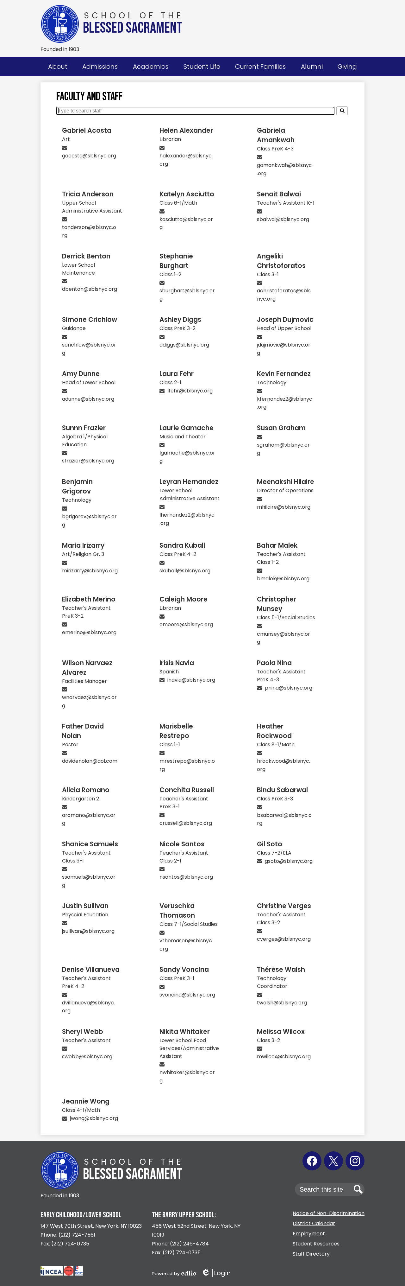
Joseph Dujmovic (285, 319)
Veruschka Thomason (177, 910)
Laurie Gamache (186, 427)
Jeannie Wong (85, 1101)
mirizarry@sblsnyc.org (90, 570)
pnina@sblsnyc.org (288, 687)
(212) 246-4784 (189, 1243)
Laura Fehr (176, 373)
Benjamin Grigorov (77, 486)
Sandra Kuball (182, 545)
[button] (58, 66)
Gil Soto (269, 844)
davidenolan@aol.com (89, 761)
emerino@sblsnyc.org (89, 632)
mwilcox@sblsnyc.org (284, 1056)
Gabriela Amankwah (276, 135)
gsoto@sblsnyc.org (289, 861)
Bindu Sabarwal (282, 790)
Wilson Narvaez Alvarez (87, 668)
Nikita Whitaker (184, 1031)
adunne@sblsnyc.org (88, 399)
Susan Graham (281, 427)
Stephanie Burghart (176, 261)
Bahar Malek (277, 545)
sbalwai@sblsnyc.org (283, 219)
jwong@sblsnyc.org (94, 1118)
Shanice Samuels (90, 844)
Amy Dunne (81, 373)
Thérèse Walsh (281, 969)
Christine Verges (284, 905)
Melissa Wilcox (281, 1031)
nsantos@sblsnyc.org (186, 877)
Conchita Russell (186, 790)
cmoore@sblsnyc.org (186, 624)
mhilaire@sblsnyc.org (283, 507)
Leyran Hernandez (188, 481)
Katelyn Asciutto (186, 194)
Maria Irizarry (83, 545)
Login (216, 1273)
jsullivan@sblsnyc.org (88, 931)
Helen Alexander (186, 130)
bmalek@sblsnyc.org (283, 578)
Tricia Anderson (88, 194)
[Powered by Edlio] (174, 1273)
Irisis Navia (176, 663)
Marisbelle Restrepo (176, 731)
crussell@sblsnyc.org (185, 823)
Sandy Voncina (184, 969)
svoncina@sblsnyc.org (187, 994)
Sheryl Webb (82, 1031)
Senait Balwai (279, 194)
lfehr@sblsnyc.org (190, 390)
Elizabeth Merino (88, 599)
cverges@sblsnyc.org (284, 939)
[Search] (342, 110)
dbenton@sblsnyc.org (89, 289)
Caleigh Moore (183, 599)
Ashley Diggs (180, 319)
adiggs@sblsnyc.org (184, 344)
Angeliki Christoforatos (281, 261)
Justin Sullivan (85, 905)
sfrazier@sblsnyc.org (88, 460)
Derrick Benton (86, 256)
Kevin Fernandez (284, 373)
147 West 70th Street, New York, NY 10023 (91, 1226)
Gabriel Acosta (86, 130)
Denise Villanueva (91, 969)
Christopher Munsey (276, 604)
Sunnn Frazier (84, 427)
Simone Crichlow (89, 319)
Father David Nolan (83, 731)
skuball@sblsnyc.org (184, 570)
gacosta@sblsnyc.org (89, 155)
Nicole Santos (181, 844)
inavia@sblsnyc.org (191, 680)
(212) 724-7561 (77, 1234)
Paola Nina (274, 663)
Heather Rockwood (274, 731)
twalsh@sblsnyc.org (282, 1002)
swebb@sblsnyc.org (87, 1056)
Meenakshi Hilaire (285, 481)
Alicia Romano (85, 790)
